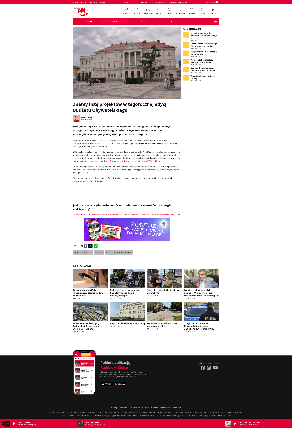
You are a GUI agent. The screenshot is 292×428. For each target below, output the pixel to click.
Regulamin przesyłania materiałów (134, 412)
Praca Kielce (132, 415)
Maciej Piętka (87, 117)
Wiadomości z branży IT (148, 415)
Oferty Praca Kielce (224, 415)
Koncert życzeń (93, 2)
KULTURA (198, 22)
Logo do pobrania (94, 412)
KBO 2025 (99, 252)
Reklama (75, 2)
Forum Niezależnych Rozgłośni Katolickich (110, 415)
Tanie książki (191, 415)
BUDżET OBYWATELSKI (83, 252)
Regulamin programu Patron (67, 412)
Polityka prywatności (234, 412)
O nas (52, 412)
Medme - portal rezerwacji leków (172, 415)
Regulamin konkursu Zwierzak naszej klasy (208, 412)
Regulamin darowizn (183, 412)
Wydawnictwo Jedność (84, 415)
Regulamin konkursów (111, 412)
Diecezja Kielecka (67, 415)
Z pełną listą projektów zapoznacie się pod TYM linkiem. (135, 161)
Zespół (82, 412)
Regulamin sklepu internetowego (161, 412)
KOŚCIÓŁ (142, 22)
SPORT (170, 22)
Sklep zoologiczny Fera (206, 415)
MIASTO (115, 22)
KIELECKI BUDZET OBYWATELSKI (119, 252)
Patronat (83, 2)
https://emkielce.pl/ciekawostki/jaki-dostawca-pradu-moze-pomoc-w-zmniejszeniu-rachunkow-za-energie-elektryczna (126, 214)
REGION (86, 22)
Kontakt (102, 2)
